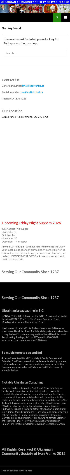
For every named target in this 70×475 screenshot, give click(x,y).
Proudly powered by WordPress (17, 470)
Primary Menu (65, 17)
